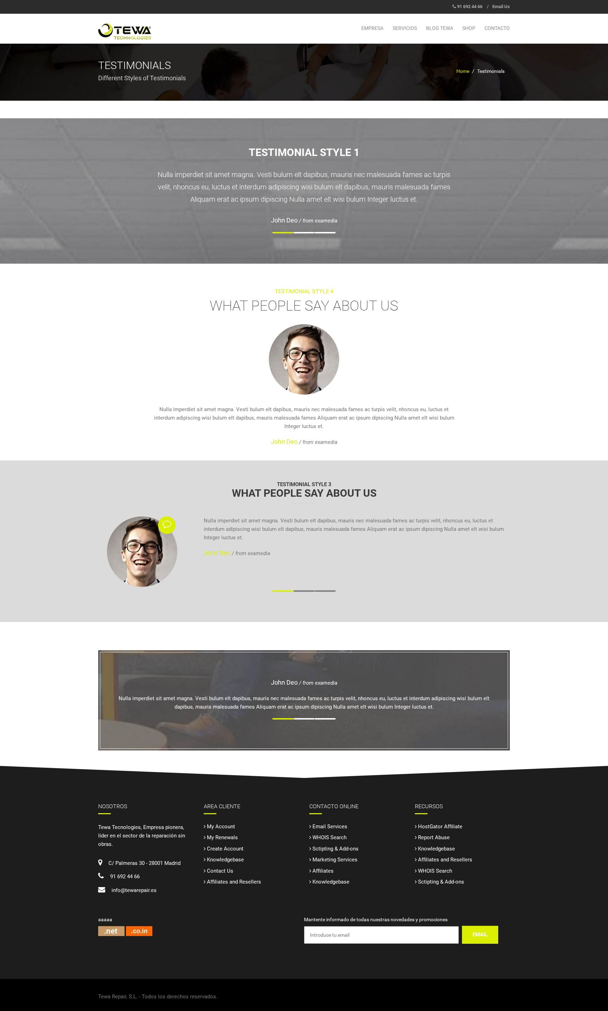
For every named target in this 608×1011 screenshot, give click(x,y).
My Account (221, 826)
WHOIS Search (329, 837)
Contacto (497, 28)
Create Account (225, 849)
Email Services (329, 826)
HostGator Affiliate (440, 826)
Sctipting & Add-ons (335, 849)
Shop (468, 28)
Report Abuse (434, 837)
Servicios (405, 28)
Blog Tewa (439, 28)
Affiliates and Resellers (234, 882)
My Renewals (222, 837)
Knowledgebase (225, 859)
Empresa (372, 28)
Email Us (501, 6)
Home (462, 71)
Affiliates (323, 871)
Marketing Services (334, 859)
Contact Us (220, 871)
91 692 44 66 (469, 6)
